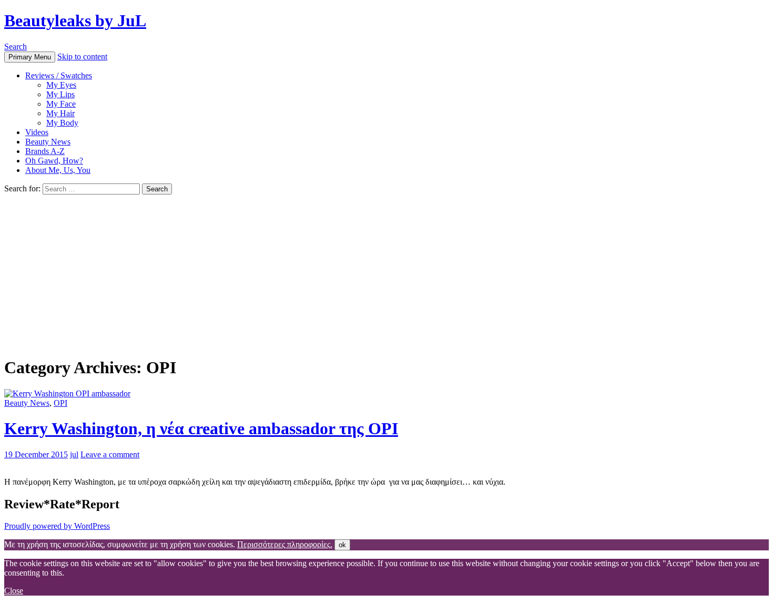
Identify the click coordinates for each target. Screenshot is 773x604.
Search (15, 46)
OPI (60, 402)
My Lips (60, 94)
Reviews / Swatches (58, 75)
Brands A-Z (45, 151)
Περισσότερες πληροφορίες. (284, 544)
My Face (61, 103)
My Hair (60, 113)
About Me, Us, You (57, 170)
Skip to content (82, 56)
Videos (36, 132)
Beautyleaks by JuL (75, 20)
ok (342, 545)
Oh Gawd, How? (54, 160)
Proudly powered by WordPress (57, 525)
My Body (62, 122)
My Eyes (61, 84)
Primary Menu (29, 57)
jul (74, 454)
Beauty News (47, 141)
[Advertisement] (386, 273)
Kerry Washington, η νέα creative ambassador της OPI (201, 428)
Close (13, 590)
